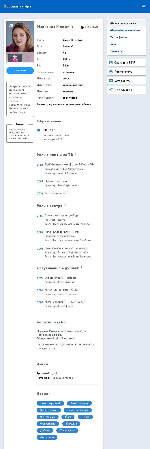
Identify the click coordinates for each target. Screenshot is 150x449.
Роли (113, 44)
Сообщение (20, 70)
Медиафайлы (118, 37)
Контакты (116, 51)
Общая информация (123, 23)
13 (65, 205)
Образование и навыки (125, 30)
